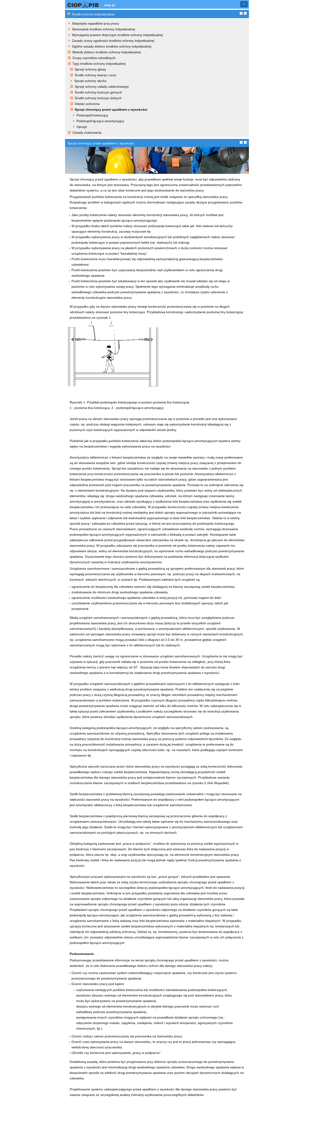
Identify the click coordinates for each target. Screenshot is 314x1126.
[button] (244, 4)
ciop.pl (109, 5)
